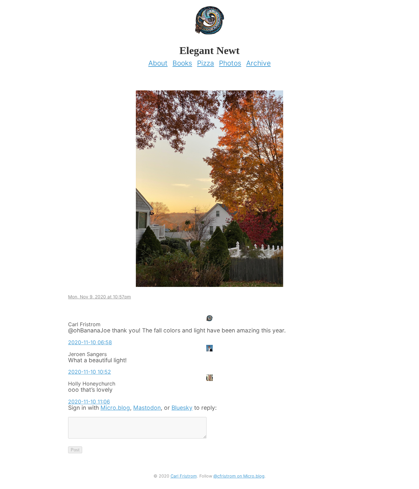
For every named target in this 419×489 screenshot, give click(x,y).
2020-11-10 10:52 (89, 371)
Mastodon (147, 407)
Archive (258, 63)
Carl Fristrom (184, 476)
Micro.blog (115, 407)
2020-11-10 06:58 (90, 342)
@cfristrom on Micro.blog (238, 476)
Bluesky (182, 407)
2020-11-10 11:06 (89, 401)
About (158, 63)
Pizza (205, 63)
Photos (230, 63)
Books (182, 63)
